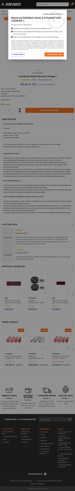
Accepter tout (55, 54)
